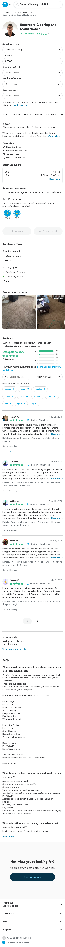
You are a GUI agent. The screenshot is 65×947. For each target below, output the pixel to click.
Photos (27, 114)
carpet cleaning (22, 13)
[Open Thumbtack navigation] (7, 4)
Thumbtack (7, 13)
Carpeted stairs (10, 90)
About (5, 114)
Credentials (52, 114)
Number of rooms (11, 78)
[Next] (37, 621)
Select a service (10, 44)
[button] (10, 29)
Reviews (39, 114)
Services (16, 114)
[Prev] (27, 621)
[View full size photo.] (19, 312)
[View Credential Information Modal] (18, 637)
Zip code (7, 55)
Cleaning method (11, 67)
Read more (54, 179)
